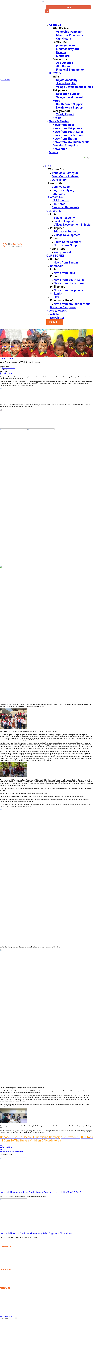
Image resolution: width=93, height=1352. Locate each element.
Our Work (7, 1260)
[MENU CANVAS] (47, 11)
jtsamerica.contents (8, 368)
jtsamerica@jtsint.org (14, 1283)
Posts (6, 1316)
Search (2, 1316)
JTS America (10, 346)
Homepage (3, 346)
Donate (6, 1251)
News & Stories (9, 1265)
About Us (7, 1256)
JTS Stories (18, 346)
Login (10, 1316)
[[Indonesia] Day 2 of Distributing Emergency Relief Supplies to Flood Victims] (13, 1229)
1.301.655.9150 (12, 1279)
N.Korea (10, 358)
